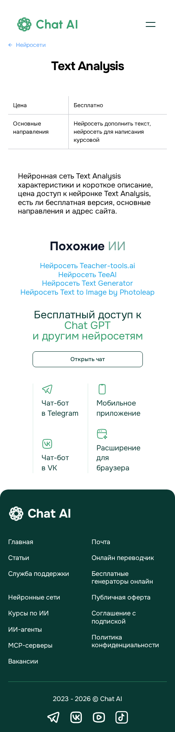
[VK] (76, 717)
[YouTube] (98, 717)
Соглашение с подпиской (114, 617)
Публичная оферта (121, 597)
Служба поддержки (38, 573)
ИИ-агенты (25, 629)
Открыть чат (87, 359)
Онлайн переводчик (123, 557)
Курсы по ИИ (28, 613)
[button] (150, 24)
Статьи (18, 557)
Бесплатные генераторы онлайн (122, 577)
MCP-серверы (30, 645)
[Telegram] (53, 717)
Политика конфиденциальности (125, 641)
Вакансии (23, 661)
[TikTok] (121, 717)
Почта (101, 542)
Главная (20, 542)
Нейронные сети (34, 597)
